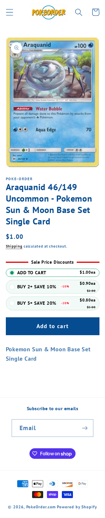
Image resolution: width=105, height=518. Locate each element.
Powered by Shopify (77, 507)
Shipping (14, 246)
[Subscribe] (84, 428)
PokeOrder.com (41, 507)
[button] (9, 12)
